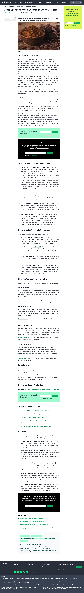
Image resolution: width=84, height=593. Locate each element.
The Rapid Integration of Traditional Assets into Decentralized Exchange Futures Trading (36, 528)
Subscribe (55, 132)
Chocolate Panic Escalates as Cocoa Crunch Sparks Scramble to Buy (41, 389)
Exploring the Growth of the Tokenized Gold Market (32, 521)
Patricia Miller (8, 12)
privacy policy (49, 134)
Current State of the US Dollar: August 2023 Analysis (32, 518)
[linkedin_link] (21, 572)
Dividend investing (23, 318)
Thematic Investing (23, 358)
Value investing (22, 300)
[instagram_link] (18, 572)
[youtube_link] (24, 572)
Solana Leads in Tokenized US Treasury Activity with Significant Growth (36, 524)
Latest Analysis (11, 6)
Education (63, 2)
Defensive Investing (23, 337)
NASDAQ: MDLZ (37, 246)
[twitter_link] (15, 572)
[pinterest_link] (27, 572)
